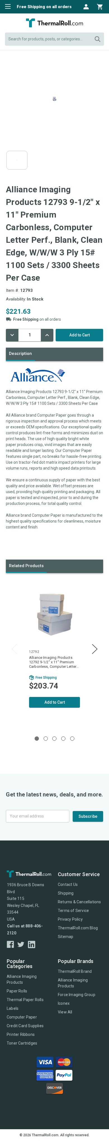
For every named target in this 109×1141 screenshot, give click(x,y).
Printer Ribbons (21, 1034)
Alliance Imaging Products (22, 979)
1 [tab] (37, 738)
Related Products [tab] (26, 565)
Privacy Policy (70, 919)
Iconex (64, 1003)
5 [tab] (72, 738)
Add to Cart (54, 702)
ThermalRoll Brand (75, 971)
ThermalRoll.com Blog (78, 928)
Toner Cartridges (22, 1043)
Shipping (66, 893)
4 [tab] (63, 738)
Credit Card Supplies (25, 1026)
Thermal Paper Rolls (25, 999)
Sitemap (65, 936)
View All (65, 1012)
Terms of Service (73, 910)
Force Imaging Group (76, 994)
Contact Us (68, 884)
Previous (14, 649)
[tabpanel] (54, 653)
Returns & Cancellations (79, 902)
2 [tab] (46, 738)
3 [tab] (54, 738)
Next (94, 649)
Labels (12, 1008)
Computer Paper (22, 1017)
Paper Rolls (17, 991)
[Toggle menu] (6, 6)
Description (20, 353)
